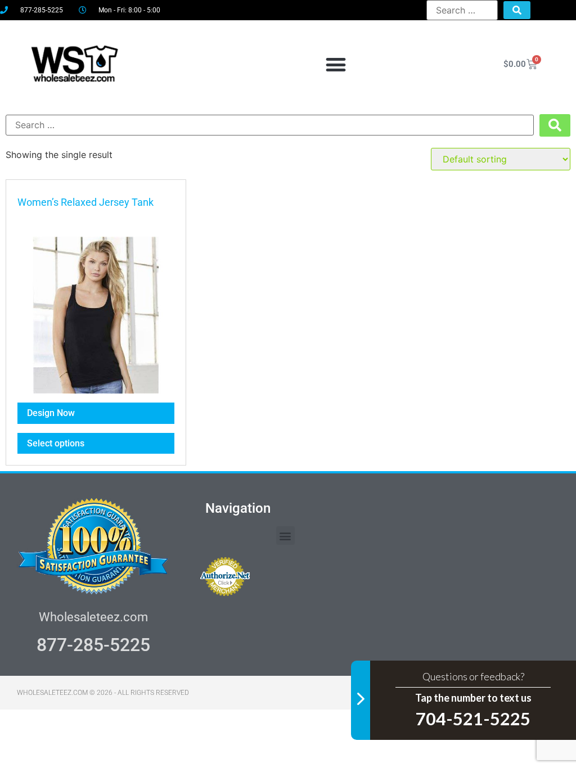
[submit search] (516, 10)
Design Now (51, 413)
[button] (336, 64)
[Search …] (462, 10)
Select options (55, 443)
